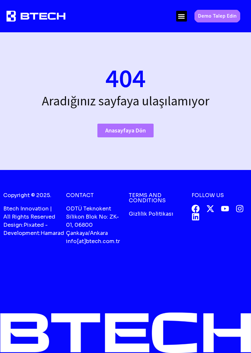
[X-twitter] (210, 209)
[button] (181, 16)
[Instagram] (240, 209)
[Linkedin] (196, 217)
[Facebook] (196, 209)
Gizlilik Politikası (151, 213)
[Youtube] (225, 209)
